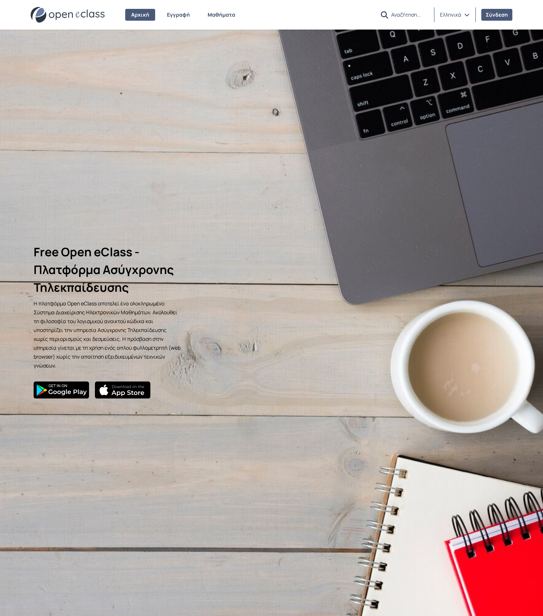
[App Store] (122, 389)
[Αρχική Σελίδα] (68, 15)
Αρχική (140, 14)
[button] (454, 14)
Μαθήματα (221, 14)
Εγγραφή (178, 14)
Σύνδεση (497, 14)
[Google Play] (61, 389)
